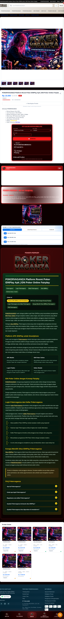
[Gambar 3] (15, 83)
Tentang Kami (26, 591)
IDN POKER (53, 1)
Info (59, 168)
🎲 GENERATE (32, 138)
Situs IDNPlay (9, 452)
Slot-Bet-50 (52, 229)
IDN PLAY (43, 11)
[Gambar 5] (26, 83)
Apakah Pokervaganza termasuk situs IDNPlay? (21, 503)
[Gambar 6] (32, 83)
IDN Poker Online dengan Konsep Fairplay (41, 300)
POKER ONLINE (52, 11)
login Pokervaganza (17, 405)
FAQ (24, 598)
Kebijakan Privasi (49, 594)
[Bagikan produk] (60, 93)
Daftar (58, 1)
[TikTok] (8, 603)
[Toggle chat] (60, 615)
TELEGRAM (19, 616)
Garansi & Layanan (49, 603)
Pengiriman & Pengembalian (52, 598)
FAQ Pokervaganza (12, 307)
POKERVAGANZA (45, 1)
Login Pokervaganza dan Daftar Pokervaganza (19, 304)
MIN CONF (15, 133)
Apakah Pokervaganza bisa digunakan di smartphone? (23, 509)
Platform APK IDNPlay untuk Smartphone (18, 300)
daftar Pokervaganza (29, 413)
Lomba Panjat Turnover (32, 229)
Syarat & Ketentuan (49, 591)
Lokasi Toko (25, 596)
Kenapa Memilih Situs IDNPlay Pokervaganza (44, 304)
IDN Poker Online (10, 315)
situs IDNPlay (14, 324)
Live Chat (57, 616)
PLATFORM (15, 128)
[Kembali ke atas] (60, 611)
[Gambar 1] (3, 83)
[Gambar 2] (9, 83)
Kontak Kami (26, 594)
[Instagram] (5, 603)
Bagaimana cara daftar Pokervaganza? (18, 498)
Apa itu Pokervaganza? (14, 486)
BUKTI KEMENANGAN (45, 616)
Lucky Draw (12, 229)
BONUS (7, 616)
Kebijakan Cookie (49, 596)
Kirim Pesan (7, 596)
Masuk (62, 1)
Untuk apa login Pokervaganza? (16, 492)
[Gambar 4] (20, 83)
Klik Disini (17, 122)
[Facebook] (1, 603)
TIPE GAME (34, 128)
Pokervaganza (22, 339)
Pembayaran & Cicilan (50, 600)
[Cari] (11, 5)
